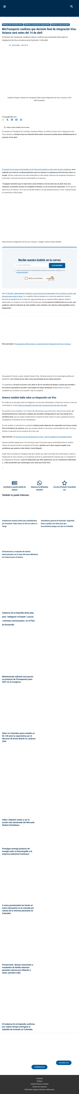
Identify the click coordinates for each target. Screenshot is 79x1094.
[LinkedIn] (12, 120)
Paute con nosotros (40, 1087)
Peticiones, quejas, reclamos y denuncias (39, 1090)
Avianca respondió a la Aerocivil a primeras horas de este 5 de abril (42, 405)
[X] (7, 120)
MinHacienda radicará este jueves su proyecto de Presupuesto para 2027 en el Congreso (17, 679)
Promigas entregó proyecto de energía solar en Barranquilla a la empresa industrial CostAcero (17, 851)
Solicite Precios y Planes (39, 1084)
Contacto (39, 1078)
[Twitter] (5, 1056)
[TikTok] (17, 1056)
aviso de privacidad (22, 272)
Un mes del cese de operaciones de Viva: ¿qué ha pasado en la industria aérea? (42, 437)
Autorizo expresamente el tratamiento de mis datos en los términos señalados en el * (40, 271)
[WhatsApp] (3, 120)
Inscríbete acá (64, 1063)
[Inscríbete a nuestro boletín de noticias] (14, 483)
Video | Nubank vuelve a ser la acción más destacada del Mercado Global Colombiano (18, 822)
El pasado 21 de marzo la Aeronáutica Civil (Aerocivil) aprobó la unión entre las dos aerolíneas (36, 169)
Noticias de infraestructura (13, 25)
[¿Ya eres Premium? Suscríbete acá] (64, 483)
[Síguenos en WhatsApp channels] (39, 483)
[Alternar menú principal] (4, 6)
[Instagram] (13, 1056)
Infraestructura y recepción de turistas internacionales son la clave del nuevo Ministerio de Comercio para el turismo (20, 554)
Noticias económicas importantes (37, 25)
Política (39, 1081)
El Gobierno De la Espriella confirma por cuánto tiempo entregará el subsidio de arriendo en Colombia (18, 1027)
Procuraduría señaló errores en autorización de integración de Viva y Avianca (43, 344)
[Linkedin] (9, 1056)
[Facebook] (16, 120)
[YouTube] (20, 1056)
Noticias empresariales (60, 25)
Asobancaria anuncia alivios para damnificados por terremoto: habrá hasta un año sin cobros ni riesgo (19, 523)
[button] (71, 6)
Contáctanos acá (39, 1067)
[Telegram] (21, 120)
